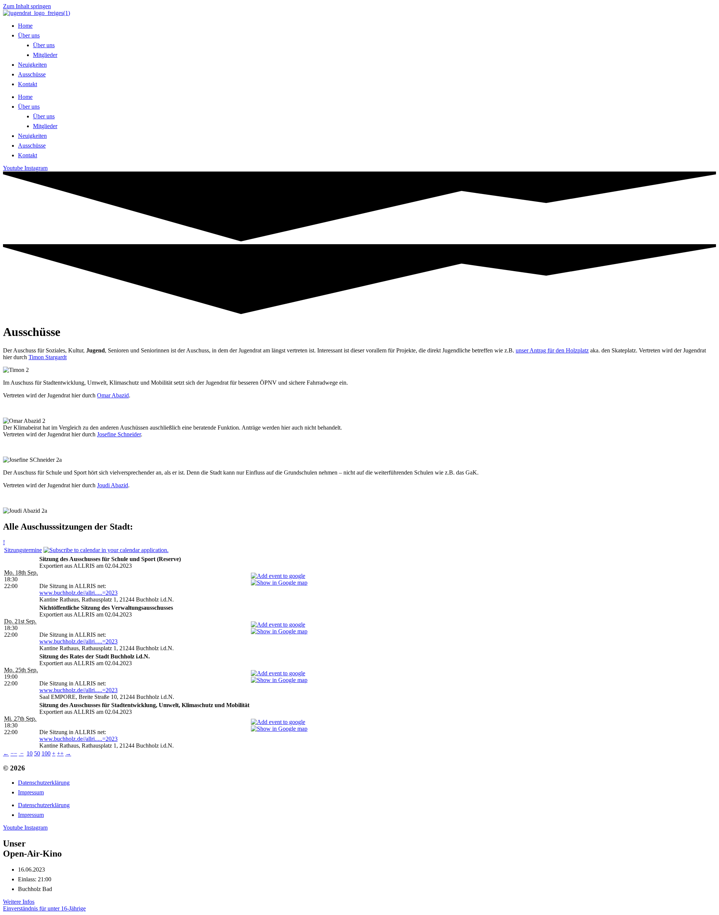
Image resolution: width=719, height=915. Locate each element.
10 (30, 753)
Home (25, 25)
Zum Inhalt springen (27, 6)
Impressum (31, 792)
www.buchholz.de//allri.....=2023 (78, 593)
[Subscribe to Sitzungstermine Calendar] (106, 550)
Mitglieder (45, 55)
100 (46, 753)
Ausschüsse (32, 74)
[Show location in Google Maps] (279, 582)
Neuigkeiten (32, 64)
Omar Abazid (113, 395)
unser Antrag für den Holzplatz (552, 350)
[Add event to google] (278, 576)
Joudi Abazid (112, 485)
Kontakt (27, 84)
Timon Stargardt (47, 357)
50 (37, 753)
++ (60, 753)
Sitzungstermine (23, 550)
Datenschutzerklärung (44, 782)
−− (13, 753)
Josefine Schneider (119, 434)
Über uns (29, 35)
